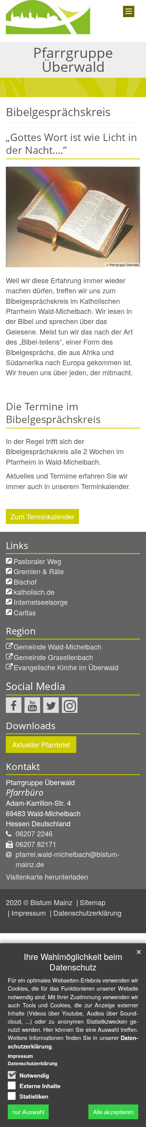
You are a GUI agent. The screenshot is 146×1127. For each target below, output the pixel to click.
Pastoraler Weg (37, 561)
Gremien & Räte (39, 571)
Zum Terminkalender (42, 516)
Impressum (29, 913)
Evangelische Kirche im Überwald (66, 667)
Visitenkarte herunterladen (47, 876)
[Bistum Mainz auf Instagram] (69, 705)
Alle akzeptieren (113, 1112)
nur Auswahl (28, 1112)
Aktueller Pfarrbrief (41, 744)
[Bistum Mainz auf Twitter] (51, 705)
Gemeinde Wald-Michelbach (57, 646)
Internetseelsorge (41, 602)
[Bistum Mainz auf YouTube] (32, 705)
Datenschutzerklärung (87, 913)
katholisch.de (34, 592)
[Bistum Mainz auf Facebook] (13, 705)
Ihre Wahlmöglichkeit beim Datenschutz (73, 961)
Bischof (25, 582)
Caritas (25, 612)
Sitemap (93, 902)
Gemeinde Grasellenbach (53, 657)
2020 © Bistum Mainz (40, 902)
